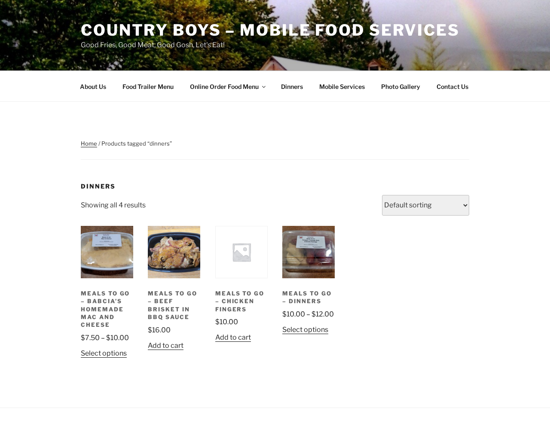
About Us (93, 86)
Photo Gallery (400, 86)
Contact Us (452, 86)
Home (89, 143)
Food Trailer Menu (148, 86)
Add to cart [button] (165, 345)
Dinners (292, 86)
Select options (104, 353)
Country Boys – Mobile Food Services (270, 30)
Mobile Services (342, 86)
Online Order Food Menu (224, 86)
